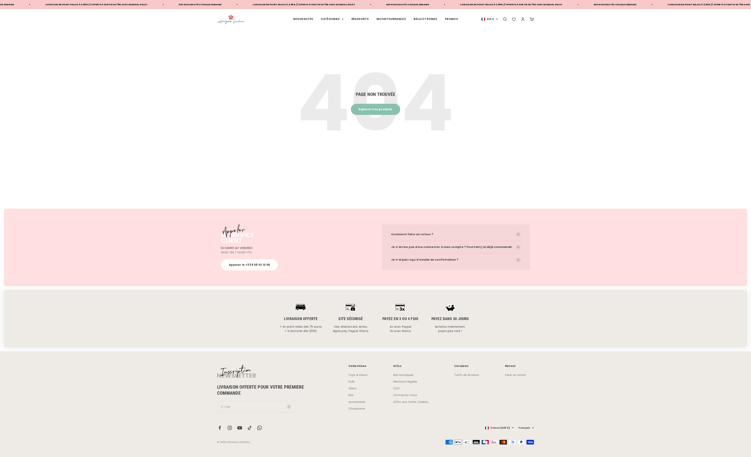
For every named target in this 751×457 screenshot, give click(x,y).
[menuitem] (489, 19)
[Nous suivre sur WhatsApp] (259, 427)
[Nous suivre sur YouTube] (239, 427)
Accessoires (357, 402)
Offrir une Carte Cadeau (411, 402)
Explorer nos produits (375, 109)
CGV (396, 388)
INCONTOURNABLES (391, 19)
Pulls (352, 382)
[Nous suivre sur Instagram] (229, 427)
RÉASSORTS (360, 19)
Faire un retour (515, 375)
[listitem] (514, 19)
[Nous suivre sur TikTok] (249, 427)
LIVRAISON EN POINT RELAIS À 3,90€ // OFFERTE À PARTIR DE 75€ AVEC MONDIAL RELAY (61, 4)
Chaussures (357, 408)
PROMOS (451, 19)
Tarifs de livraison (466, 375)
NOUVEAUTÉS (303, 19)
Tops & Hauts (358, 375)
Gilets (353, 388)
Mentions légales (405, 382)
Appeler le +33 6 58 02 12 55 (249, 265)
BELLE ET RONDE (425, 19)
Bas (351, 395)
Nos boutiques (403, 375)
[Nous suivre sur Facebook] (219, 427)
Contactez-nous (405, 395)
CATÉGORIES (330, 19)
